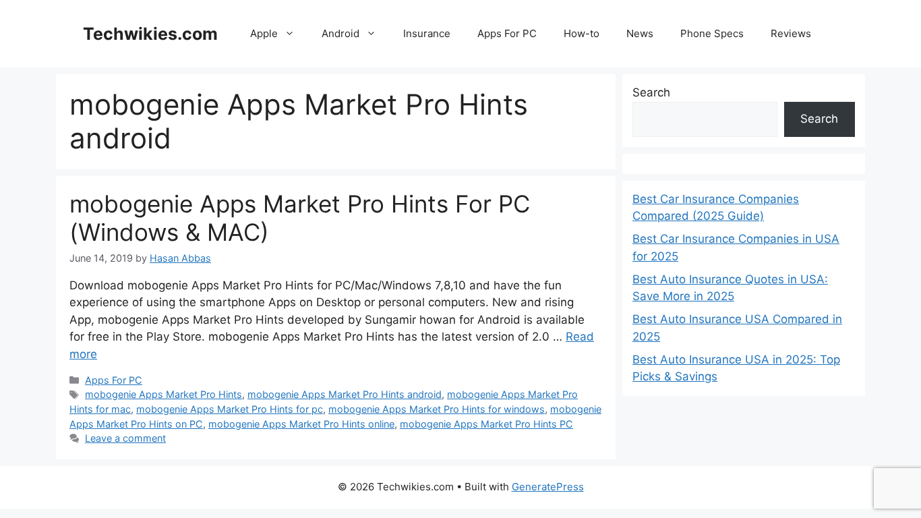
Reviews (791, 33)
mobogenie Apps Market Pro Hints (163, 394)
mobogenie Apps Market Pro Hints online (301, 424)
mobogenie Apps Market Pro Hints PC (486, 424)
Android (340, 33)
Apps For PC (507, 33)
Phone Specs (712, 33)
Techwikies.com (150, 34)
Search (651, 92)
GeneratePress (548, 486)
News (639, 33)
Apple (264, 33)
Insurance (426, 33)
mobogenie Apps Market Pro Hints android (344, 394)
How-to (581, 33)
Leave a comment (125, 438)
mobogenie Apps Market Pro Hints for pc (229, 409)
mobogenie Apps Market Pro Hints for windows (436, 409)
